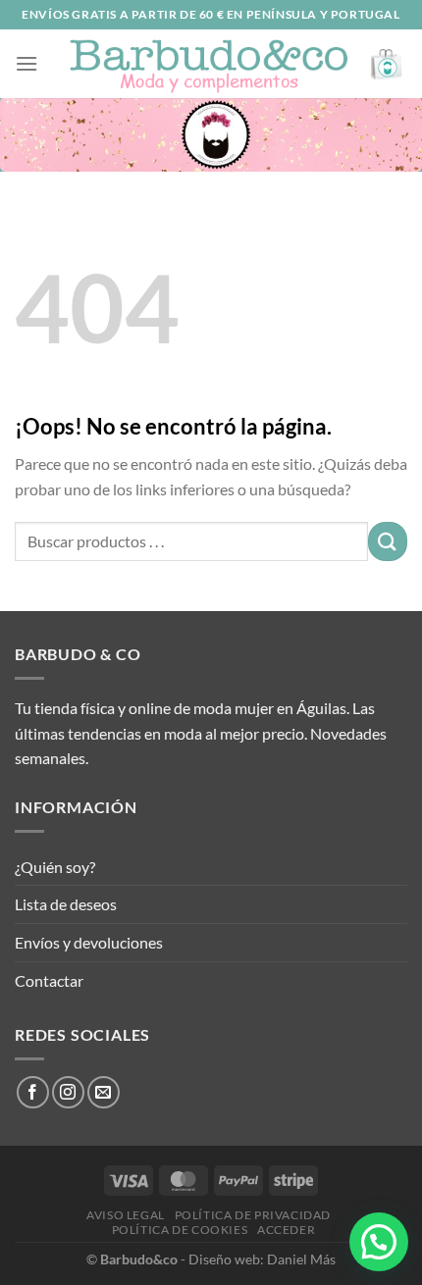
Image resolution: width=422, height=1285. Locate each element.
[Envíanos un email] (103, 1092)
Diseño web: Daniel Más (262, 1259)
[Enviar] (387, 541)
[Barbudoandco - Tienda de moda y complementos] (209, 63)
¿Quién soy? (55, 866)
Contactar (49, 980)
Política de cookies (180, 1229)
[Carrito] (387, 64)
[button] (378, 1241)
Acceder (286, 1229)
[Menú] (26, 63)
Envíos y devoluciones (89, 942)
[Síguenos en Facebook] (33, 1092)
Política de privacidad (253, 1215)
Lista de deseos (66, 904)
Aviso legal (125, 1215)
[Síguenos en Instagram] (68, 1092)
